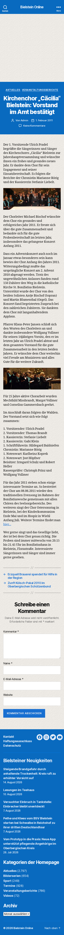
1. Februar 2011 (44, 120)
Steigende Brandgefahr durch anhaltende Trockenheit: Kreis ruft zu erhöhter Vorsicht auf (29, 773)
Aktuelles (13, 89)
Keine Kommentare (34, 125)
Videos (8, 895)
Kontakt (8, 736)
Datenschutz (12, 745)
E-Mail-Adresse (13, 679)
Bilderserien (12, 876)
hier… (7, 524)
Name (7, 663)
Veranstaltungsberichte (40, 89)
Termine (9, 885)
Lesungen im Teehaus (18, 790)
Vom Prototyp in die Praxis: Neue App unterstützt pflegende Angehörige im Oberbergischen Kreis (29, 843)
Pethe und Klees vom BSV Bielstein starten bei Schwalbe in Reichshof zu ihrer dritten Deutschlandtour (29, 823)
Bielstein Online (31, 7)
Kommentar (11, 631)
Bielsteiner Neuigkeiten (27, 760)
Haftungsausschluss (17, 741)
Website (8, 694)
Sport (7, 880)
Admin (24, 120)
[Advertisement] (32, 48)
